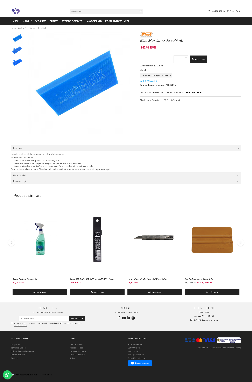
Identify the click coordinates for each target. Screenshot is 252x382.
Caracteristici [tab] (19, 175)
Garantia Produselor (78, 351)
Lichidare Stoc (94, 20)
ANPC (72, 358)
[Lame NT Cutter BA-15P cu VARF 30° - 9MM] (97, 239)
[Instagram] (133, 318)
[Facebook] (119, 318)
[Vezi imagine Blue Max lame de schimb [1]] (17, 50)
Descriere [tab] (17, 148)
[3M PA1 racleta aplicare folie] (212, 239)
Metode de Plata (76, 344)
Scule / (21, 28)
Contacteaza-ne (142, 363)
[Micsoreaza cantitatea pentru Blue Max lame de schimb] (186, 61)
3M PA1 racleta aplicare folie (199, 279)
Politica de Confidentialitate (22, 351)
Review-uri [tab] (19, 181)
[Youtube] (123, 318)
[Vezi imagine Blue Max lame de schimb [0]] (17, 38)
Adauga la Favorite (150, 100)
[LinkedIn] (128, 318)
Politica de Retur (76, 348)
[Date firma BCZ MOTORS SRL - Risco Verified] (32, 374)
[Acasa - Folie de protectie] (25, 11)
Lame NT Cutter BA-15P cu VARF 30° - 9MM (92, 279)
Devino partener (113, 20)
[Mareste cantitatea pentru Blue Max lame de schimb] (186, 57)
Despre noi (15, 344)
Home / (14, 28)
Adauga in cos (198, 59)
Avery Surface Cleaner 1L (25, 279)
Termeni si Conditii (18, 348)
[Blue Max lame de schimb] (79, 83)
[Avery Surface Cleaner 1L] (40, 239)
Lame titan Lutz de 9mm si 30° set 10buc (147, 279)
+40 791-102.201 (205, 316)
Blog (126, 20)
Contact (14, 358)
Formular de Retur (77, 355)
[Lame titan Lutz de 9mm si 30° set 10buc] (154, 239)
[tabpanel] (79, 83)
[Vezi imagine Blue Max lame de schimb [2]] (17, 63)
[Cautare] (140, 11)
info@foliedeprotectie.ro (206, 320)
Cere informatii (173, 100)
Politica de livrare (18, 355)
